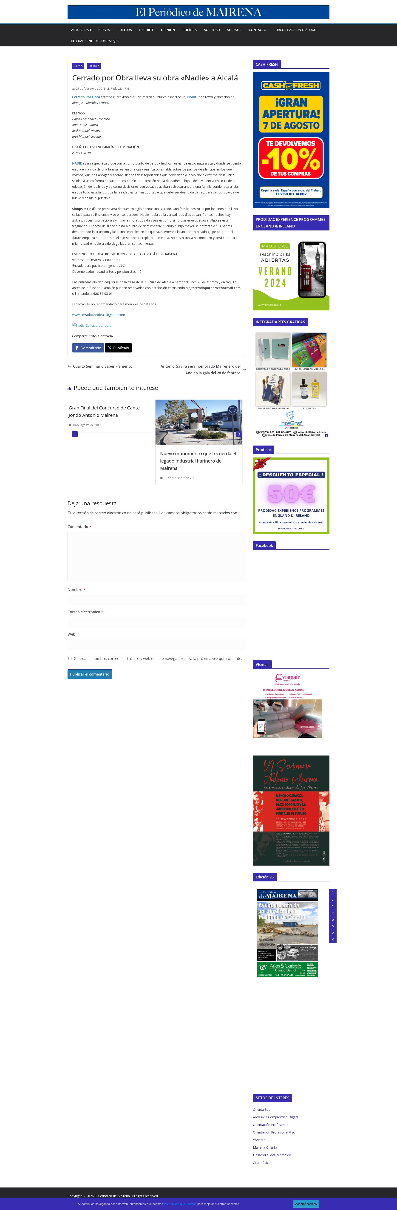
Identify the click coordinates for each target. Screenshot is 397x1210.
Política (189, 30)
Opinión (168, 30)
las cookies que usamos (180, 1204)
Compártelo (90, 348)
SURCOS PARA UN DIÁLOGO (295, 30)
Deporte (146, 30)
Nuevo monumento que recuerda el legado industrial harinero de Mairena (113, 460)
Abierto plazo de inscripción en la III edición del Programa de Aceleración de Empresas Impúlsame (205, 415)
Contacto (257, 30)
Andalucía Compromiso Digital (275, 1117)
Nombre (76, 589)
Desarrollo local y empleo (272, 1155)
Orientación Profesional (270, 1124)
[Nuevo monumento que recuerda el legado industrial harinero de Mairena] (113, 402)
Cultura (124, 30)
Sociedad (212, 30)
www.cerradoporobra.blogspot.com (98, 314)
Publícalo (121, 348)
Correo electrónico (85, 611)
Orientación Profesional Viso (274, 1132)
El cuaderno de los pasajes (95, 41)
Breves (104, 30)
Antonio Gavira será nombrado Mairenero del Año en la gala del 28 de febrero (201, 369)
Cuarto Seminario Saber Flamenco (103, 366)
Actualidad (81, 30)
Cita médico (262, 1162)
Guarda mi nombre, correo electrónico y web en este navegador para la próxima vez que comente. (158, 658)
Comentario (79, 526)
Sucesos (234, 30)
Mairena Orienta (265, 1147)
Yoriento (259, 1140)
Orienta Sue (261, 1109)
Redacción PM (120, 89)
